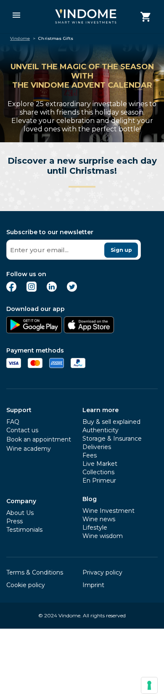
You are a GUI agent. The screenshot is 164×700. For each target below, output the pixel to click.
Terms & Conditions (34, 572)
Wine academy (28, 448)
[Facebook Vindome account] (11, 289)
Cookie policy (25, 585)
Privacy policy (102, 572)
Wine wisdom (102, 536)
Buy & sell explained (111, 422)
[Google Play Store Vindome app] (34, 331)
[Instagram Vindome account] (31, 289)
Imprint (93, 585)
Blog (89, 499)
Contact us (22, 430)
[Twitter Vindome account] (72, 289)
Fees (89, 455)
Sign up (121, 250)
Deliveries (96, 447)
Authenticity (100, 430)
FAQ (12, 422)
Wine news (98, 519)
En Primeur (99, 480)
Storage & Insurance (112, 438)
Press (14, 521)
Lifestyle (94, 527)
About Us (20, 513)
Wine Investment (108, 511)
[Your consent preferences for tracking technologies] (149, 685)
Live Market (99, 464)
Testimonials (24, 529)
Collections (98, 472)
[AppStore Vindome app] (88, 331)
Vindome (20, 38)
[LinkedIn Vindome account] (52, 289)
